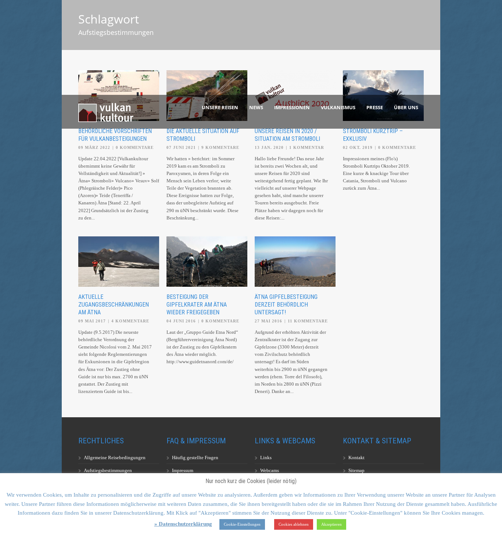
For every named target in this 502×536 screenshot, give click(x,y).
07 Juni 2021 (181, 147)
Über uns (406, 107)
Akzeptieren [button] (331, 524)
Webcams (269, 470)
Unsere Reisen (220, 107)
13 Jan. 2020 (269, 147)
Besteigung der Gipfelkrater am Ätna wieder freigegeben (196, 304)
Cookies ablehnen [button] (294, 524)
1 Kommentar (306, 147)
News (256, 107)
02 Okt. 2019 (358, 147)
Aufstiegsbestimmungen (108, 470)
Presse (374, 107)
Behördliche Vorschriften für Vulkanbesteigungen (115, 135)
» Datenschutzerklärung (183, 524)
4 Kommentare (130, 321)
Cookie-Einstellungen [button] (242, 524)
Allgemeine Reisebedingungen (115, 457)
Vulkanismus (338, 107)
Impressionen (292, 107)
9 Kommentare (220, 147)
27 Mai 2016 (268, 321)
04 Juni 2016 (181, 321)
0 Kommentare (135, 147)
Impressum (182, 470)
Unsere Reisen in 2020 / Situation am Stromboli (287, 135)
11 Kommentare (308, 321)
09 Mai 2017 (92, 321)
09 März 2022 (94, 147)
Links (266, 457)
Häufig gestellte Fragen (195, 457)
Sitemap (356, 470)
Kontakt (356, 457)
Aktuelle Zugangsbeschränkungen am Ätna (113, 304)
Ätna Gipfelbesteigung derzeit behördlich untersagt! (286, 304)
